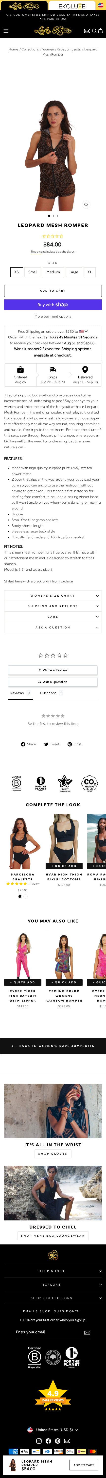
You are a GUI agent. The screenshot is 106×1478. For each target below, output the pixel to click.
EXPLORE (52, 1284)
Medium (53, 272)
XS (16, 272)
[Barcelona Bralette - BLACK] (20, 896)
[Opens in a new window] (39, 1441)
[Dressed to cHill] (53, 1193)
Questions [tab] (48, 693)
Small (32, 272)
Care (53, 616)
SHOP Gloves (53, 1153)
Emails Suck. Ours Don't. (52, 1311)
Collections (30, 49)
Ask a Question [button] (55, 682)
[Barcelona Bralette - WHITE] (25, 896)
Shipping (37, 251)
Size (53, 262)
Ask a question (52, 627)
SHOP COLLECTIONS (52, 1298)
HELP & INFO (52, 1271)
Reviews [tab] (17, 693)
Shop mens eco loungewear (53, 1235)
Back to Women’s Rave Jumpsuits (56, 1045)
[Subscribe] (87, 1332)
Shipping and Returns (53, 606)
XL (90, 272)
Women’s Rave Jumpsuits (62, 49)
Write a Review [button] (55, 670)
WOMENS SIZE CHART (53, 595)
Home (13, 49)
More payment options (53, 316)
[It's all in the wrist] (53, 1111)
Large (74, 272)
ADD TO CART (83, 1465)
